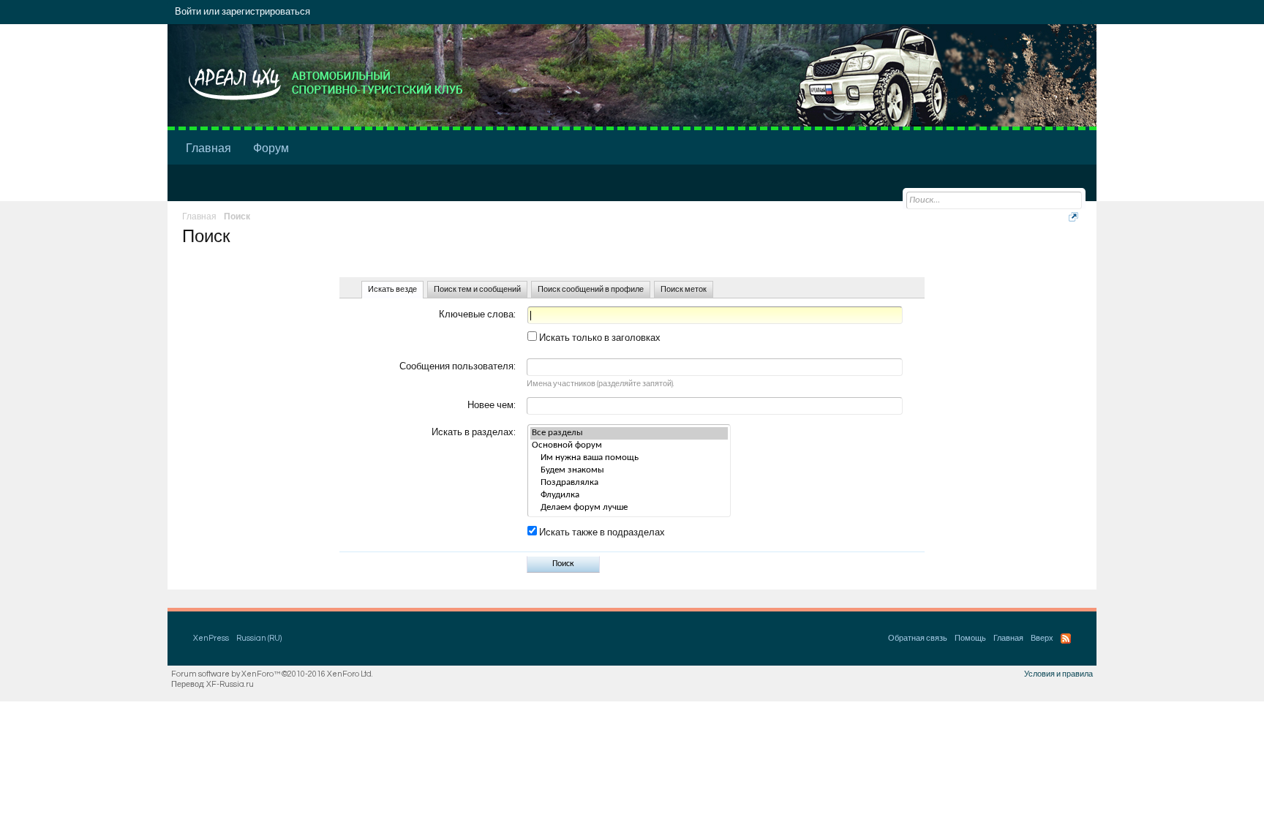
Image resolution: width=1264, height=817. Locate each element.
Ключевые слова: (477, 314)
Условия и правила (1058, 674)
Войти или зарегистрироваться (242, 12)
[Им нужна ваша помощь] (629, 458)
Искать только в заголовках (599, 338)
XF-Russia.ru (230, 684)
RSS (1066, 638)
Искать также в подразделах (601, 532)
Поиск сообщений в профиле (591, 289)
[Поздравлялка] (629, 483)
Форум (271, 148)
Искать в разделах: (474, 432)
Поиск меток (684, 289)
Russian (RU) (259, 638)
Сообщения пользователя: (457, 366)
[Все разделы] (629, 433)
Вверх (1042, 638)
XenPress (211, 638)
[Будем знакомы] (629, 470)
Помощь (970, 638)
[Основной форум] (629, 446)
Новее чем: (491, 405)
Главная (208, 148)
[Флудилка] (629, 495)
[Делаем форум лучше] (629, 508)
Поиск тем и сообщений (477, 289)
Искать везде (392, 289)
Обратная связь (917, 638)
